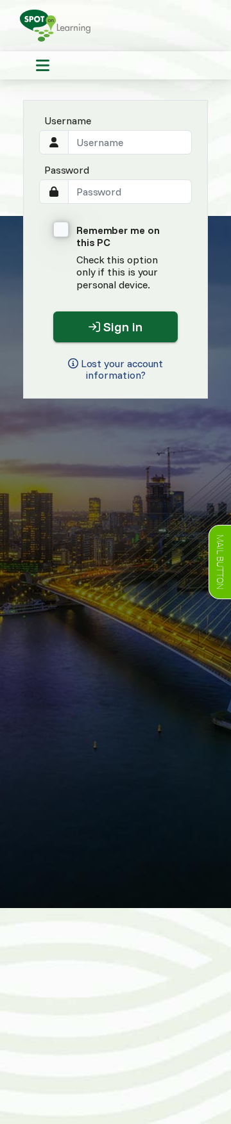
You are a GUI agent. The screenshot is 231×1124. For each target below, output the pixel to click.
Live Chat (220, 562)
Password (66, 169)
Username (67, 120)
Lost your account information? (121, 369)
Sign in (121, 326)
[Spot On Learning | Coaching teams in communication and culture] (58, 24)
